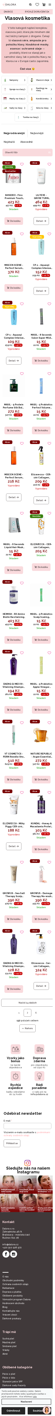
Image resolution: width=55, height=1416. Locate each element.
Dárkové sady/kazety (14, 1372)
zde (35, 1397)
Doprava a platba (11, 1278)
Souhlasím (39, 1410)
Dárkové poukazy (11, 1305)
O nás (5, 1263)
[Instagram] (13, 1240)
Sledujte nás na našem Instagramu (27, 1158)
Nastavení (26, 1401)
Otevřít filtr (11, 156)
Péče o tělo (8, 1364)
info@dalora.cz (10, 1231)
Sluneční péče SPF (12, 1368)
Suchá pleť (8, 1325)
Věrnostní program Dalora (16, 1286)
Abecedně (26, 146)
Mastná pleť (8, 1329)
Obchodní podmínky (13, 1267)
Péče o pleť (8, 1360)
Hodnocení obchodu (13, 1290)
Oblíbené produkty (12, 1282)
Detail (38, 223)
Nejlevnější (36, 137)
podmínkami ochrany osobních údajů (23, 1124)
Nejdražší (9, 146)
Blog (4, 1294)
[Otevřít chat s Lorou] (47, 1410)
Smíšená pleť (9, 1333)
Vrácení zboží (9, 1301)
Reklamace (8, 1275)
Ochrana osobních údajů (15, 1271)
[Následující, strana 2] (26, 998)
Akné (5, 1340)
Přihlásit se (12, 1131)
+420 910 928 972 (12, 1234)
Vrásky (5, 1337)
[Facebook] (5, 1240)
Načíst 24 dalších (26, 988)
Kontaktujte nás (11, 1297)
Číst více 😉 (26, 73)
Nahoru (28, 1014)
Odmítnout (13, 1410)
